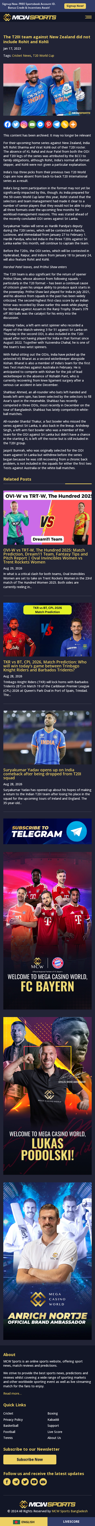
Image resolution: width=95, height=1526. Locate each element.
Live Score (55, 1432)
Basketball (10, 1425)
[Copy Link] (63, 124)
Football (9, 1432)
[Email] (31, 124)
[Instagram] (23, 124)
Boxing (53, 1413)
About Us (54, 1438)
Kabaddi (53, 1419)
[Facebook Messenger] (39, 124)
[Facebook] (6, 124)
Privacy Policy (13, 1419)
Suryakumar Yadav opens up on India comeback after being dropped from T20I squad (42, 773)
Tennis (8, 1438)
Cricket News (21, 55)
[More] (72, 124)
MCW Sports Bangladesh (70, 1511)
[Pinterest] (47, 124)
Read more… (12, 1393)
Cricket (8, 1413)
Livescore (71, 1521)
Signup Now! (75, 6)
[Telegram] (55, 124)
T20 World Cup (43, 55)
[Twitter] (14, 124)
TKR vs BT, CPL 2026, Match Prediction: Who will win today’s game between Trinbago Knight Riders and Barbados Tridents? (45, 665)
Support (53, 1425)
